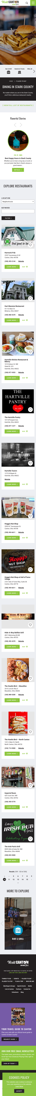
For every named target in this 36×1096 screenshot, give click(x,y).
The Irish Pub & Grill (12, 846)
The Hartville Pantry (12, 417)
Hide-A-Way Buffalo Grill (14, 632)
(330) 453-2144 (10, 261)
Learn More (11, 267)
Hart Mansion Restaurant (14, 306)
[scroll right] (34, 71)
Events (16, 978)
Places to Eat (26, 978)
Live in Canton (9, 989)
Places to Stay (7, 981)
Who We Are (30, 981)
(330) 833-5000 (10, 855)
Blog (22, 992)
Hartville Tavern (11, 471)
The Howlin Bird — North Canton (17, 739)
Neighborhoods (7, 202)
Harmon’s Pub (10, 252)
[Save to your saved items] (30, 245)
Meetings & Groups (9, 986)
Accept (19, 1091)
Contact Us (27, 989)
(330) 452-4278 (10, 641)
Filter (7, 218)
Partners (18, 989)
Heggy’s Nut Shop (11, 524)
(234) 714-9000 (10, 748)
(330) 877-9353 (10, 372)
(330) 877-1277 (10, 426)
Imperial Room (10, 793)
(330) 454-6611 (10, 532)
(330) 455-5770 (10, 802)
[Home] (10, 3)
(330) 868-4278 (10, 315)
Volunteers (15, 992)
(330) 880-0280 (10, 695)
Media (30, 986)
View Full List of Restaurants (18, 105)
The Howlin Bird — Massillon (16, 686)
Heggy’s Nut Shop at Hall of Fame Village (17, 578)
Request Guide (9, 1039)
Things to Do (6, 978)
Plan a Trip (19, 981)
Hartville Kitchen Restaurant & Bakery (16, 360)
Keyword (6, 208)
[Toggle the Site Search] (27, 3)
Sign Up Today (9, 1063)
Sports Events (21, 986)
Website (21, 261)
